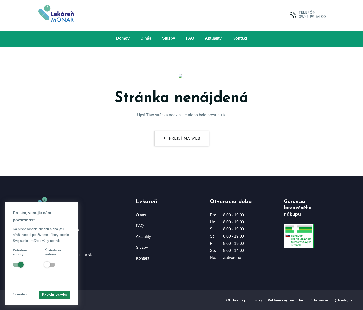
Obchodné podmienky (244, 300)
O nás (146, 38)
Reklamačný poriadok (285, 300)
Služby (168, 38)
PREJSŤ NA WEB (184, 139)
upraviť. (55, 241)
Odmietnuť (20, 294)
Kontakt (239, 38)
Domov (123, 38)
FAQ (190, 38)
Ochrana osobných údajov (330, 300)
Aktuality (213, 38)
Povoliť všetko (54, 295)
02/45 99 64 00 (312, 17)
